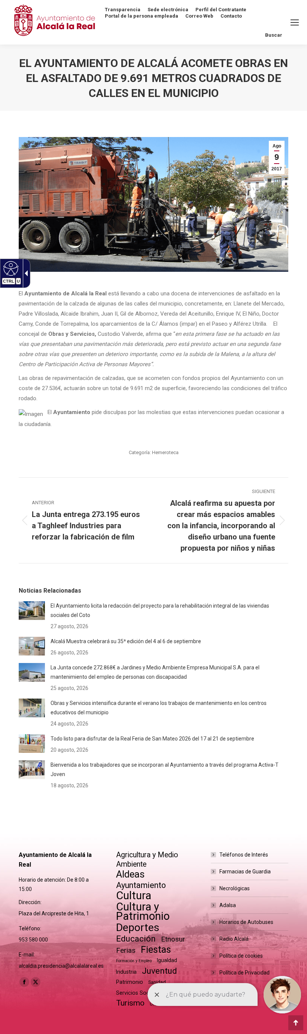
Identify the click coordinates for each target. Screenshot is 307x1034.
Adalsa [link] (227, 905)
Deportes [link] (137, 927)
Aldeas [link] (130, 874)
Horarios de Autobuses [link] (246, 922)
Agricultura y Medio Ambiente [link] (147, 860)
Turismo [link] (130, 1002)
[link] (277, 157)
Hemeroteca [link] (165, 452)
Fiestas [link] (156, 949)
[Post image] (32, 610)
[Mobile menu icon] (295, 22)
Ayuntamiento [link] (141, 885)
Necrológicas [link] (234, 888)
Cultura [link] (133, 895)
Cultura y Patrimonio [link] (143, 911)
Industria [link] (126, 972)
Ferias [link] (126, 950)
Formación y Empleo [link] (134, 960)
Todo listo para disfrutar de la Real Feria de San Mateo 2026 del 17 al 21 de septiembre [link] (152, 739)
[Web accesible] (9, 268)
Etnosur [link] (173, 939)
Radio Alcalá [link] (234, 939)
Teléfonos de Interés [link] (243, 855)
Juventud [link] (159, 971)
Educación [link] (136, 938)
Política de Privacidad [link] (244, 973)
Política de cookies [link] (241, 956)
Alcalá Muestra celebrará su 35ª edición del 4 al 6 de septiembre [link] (126, 641)
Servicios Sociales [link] (138, 993)
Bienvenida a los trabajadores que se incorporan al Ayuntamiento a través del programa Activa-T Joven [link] (165, 769)
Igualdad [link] (167, 960)
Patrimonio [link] (129, 982)
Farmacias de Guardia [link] (245, 872)
